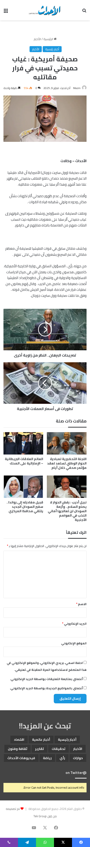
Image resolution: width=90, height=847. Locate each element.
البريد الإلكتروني (74, 623)
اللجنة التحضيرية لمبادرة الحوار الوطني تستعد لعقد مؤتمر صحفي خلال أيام (67, 463)
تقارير (39, 749)
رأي (62, 758)
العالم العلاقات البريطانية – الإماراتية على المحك (24, 461)
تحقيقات (58, 749)
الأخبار (37, 39)
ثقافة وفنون (17, 749)
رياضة (47, 758)
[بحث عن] (84, 12)
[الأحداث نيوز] (45, 10)
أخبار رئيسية (52, 49)
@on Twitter (76, 772)
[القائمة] (5, 12)
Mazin (77, 88)
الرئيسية (48, 39)
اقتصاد (19, 740)
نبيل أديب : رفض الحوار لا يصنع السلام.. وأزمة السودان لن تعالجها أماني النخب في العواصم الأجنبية (67, 511)
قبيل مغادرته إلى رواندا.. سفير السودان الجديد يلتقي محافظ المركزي (24, 506)
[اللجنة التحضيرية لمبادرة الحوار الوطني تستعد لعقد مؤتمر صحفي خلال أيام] (67, 443)
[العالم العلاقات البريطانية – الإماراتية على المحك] (23, 443)
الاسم (81, 604)
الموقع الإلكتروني (74, 643)
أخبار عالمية (41, 740)
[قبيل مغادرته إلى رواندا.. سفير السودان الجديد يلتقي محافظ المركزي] (23, 487)
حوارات (78, 758)
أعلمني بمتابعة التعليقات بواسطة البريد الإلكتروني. (46, 679)
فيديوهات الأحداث (21, 758)
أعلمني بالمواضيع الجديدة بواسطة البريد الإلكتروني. (46, 688)
